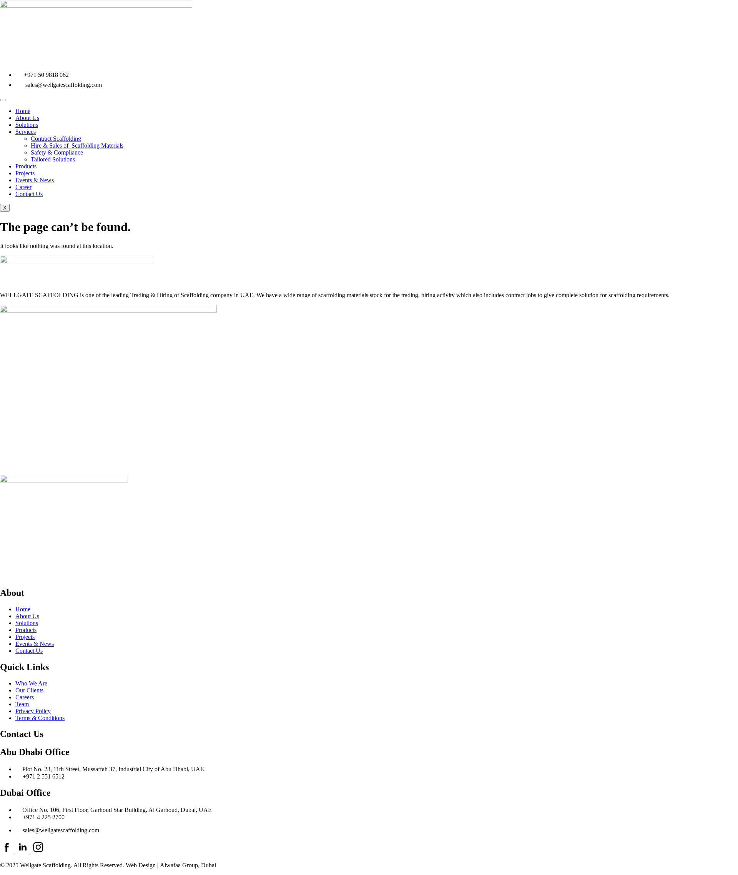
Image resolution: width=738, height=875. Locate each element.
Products (26, 166)
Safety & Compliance (57, 152)
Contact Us (29, 194)
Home (22, 111)
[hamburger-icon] (3, 100)
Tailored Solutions (53, 159)
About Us (27, 118)
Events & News (34, 180)
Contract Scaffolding (56, 138)
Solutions (26, 124)
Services (25, 131)
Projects (25, 173)
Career (23, 187)
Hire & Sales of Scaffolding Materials (77, 145)
